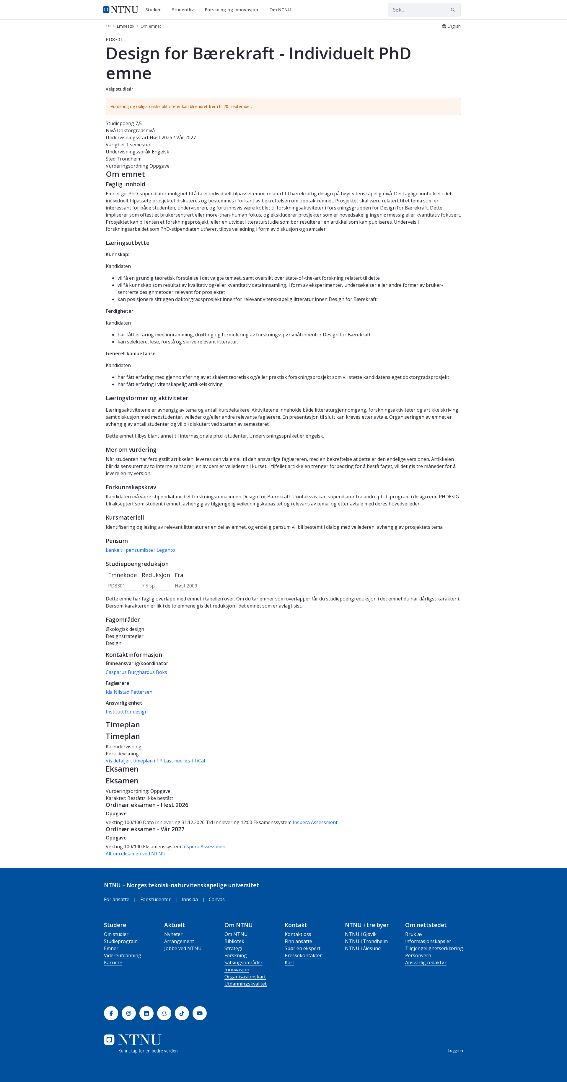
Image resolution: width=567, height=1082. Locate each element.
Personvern (418, 955)
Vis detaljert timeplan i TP (134, 760)
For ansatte (116, 899)
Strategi (233, 948)
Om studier (116, 934)
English (454, 26)
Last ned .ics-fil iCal (184, 760)
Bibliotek (234, 941)
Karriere (113, 962)
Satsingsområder (243, 962)
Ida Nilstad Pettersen (129, 692)
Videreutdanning (122, 955)
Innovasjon (236, 969)
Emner (111, 948)
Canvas (217, 899)
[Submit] (453, 9)
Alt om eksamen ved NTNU (136, 853)
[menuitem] (155, 9)
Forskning (235, 955)
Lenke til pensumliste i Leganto (140, 550)
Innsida (190, 899)
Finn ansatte (298, 941)
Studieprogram (121, 941)
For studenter (155, 899)
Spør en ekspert (302, 948)
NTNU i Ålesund (363, 948)
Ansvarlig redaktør (426, 962)
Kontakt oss (298, 934)
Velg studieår (119, 89)
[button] (108, 26)
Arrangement (179, 941)
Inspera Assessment (315, 822)
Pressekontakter (303, 955)
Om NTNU (236, 934)
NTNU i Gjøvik (361, 934)
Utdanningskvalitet (245, 983)
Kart (289, 962)
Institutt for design (127, 711)
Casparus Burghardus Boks (136, 672)
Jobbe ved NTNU (183, 948)
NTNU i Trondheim (366, 941)
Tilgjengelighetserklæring (434, 948)
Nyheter (173, 934)
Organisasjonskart (245, 976)
